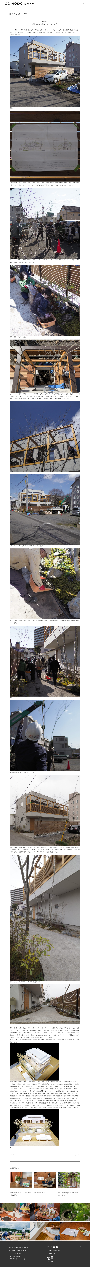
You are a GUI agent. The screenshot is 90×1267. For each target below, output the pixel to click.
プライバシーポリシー (53, 1250)
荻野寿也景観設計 (15, 34)
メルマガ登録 (51, 1253)
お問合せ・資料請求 (78, 1262)
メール (12, 1100)
